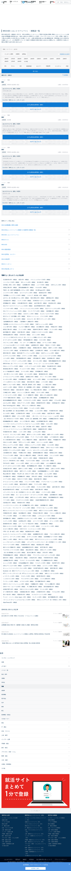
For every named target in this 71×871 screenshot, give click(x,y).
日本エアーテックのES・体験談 (26, 403)
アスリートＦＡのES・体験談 (11, 544)
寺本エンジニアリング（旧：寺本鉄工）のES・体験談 (51, 599)
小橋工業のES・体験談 (21, 557)
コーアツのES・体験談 (9, 479)
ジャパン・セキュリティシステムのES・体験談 (40, 450)
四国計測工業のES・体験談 (10, 471)
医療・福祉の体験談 (53, 839)
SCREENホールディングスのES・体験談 (44, 300)
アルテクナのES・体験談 (33, 460)
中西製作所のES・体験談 (10, 513)
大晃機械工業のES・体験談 (55, 418)
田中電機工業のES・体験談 (42, 581)
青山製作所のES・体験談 (54, 366)
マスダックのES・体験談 (28, 576)
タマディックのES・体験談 (29, 355)
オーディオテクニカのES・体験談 (12, 340)
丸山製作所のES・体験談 (10, 348)
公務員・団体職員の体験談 (54, 843)
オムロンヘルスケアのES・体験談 (49, 313)
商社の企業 (4, 824)
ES (5, 66)
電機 (2, 686)
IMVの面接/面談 (6, 249)
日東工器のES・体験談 (22, 390)
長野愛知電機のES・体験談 (40, 452)
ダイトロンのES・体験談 (40, 361)
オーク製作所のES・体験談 (10, 592)
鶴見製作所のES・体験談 (32, 531)
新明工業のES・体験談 (41, 489)
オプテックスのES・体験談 (34, 536)
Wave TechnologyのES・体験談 (11, 405)
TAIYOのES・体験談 (8, 463)
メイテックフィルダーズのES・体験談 (35, 366)
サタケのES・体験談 (45, 340)
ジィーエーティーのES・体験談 (50, 526)
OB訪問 (48, 66)
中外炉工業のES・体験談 (51, 476)
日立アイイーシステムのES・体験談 (55, 308)
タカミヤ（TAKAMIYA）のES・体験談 (13, 460)
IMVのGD (4, 244)
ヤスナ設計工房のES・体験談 (55, 379)
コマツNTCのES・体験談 (22, 497)
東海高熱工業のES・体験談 (10, 368)
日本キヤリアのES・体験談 (24, 479)
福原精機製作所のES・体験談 (30, 547)
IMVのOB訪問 (5, 259)
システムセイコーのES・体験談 (46, 515)
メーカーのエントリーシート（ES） (34, 824)
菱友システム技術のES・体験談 (48, 395)
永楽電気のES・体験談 (25, 521)
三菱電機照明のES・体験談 (10, 321)
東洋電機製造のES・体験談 (34, 466)
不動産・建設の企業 (7, 833)
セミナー (38, 66)
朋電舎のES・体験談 (25, 555)
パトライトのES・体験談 (48, 492)
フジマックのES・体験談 (38, 413)
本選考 (17, 54)
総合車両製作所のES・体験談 (42, 306)
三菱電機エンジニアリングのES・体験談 (14, 295)
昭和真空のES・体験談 (23, 502)
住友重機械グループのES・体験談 (53, 536)
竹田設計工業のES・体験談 (40, 513)
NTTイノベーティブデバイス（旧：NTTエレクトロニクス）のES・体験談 (23, 573)
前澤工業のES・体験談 (46, 547)
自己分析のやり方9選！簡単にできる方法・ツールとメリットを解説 (19, 616)
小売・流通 (4, 760)
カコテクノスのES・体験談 (10, 484)
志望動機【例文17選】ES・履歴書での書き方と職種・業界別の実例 (19, 625)
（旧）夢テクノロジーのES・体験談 (13, 374)
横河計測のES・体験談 (26, 484)
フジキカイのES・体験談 (43, 487)
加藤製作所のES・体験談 (45, 429)
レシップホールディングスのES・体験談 (14, 542)
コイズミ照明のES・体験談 (47, 578)
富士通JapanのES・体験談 (43, 290)
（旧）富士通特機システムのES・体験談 (14, 552)
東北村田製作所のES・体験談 (11, 489)
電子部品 (3, 698)
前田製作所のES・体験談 (10, 523)
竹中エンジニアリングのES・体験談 (13, 445)
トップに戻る (35, 810)
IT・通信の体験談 (52, 825)
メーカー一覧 (4, 670)
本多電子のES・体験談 (58, 563)
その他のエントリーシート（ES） (33, 855)
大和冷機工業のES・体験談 (24, 303)
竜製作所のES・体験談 (23, 594)
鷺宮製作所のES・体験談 (46, 374)
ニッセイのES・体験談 (41, 410)
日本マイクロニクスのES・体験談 (29, 589)
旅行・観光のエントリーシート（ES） (34, 841)
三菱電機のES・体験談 (28, 285)
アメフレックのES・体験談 (10, 581)
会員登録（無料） (35, 868)
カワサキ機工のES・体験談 (57, 350)
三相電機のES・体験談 (25, 348)
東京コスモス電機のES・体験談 (11, 547)
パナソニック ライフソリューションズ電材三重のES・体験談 (19, 429)
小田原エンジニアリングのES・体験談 (35, 445)
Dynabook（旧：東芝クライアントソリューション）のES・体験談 (21, 571)
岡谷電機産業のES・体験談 (55, 497)
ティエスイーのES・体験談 (27, 368)
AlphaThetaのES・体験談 (10, 602)
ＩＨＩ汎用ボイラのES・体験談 (27, 515)
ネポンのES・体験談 (52, 424)
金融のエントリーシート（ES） (33, 821)
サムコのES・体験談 (8, 413)
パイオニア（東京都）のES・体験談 (37, 295)
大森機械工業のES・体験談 (10, 560)
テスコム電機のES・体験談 (52, 584)
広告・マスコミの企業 (7, 827)
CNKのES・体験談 (43, 455)
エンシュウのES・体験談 (10, 563)
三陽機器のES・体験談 (37, 584)
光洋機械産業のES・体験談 (46, 397)
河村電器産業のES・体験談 (23, 358)
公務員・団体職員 (6, 764)
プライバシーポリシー (61, 859)
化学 (2, 702)
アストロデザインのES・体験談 (29, 578)
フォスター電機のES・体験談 (27, 327)
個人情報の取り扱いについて (44, 859)
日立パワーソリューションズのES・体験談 (14, 311)
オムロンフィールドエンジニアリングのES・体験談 (17, 534)
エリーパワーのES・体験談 (40, 521)
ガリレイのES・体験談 (23, 416)
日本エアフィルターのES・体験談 (12, 565)
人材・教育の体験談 (53, 829)
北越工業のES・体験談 (45, 439)
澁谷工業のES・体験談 (40, 303)
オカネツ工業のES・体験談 (10, 529)
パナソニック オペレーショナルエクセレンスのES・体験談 (19, 599)
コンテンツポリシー (43, 862)
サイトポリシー (31, 862)
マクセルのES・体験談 (58, 592)
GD (20, 66)
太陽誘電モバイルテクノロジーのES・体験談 (29, 518)
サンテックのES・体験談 (39, 597)
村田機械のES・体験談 (9, 303)
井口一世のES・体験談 (9, 594)
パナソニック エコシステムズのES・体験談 (31, 308)
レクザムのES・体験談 (39, 432)
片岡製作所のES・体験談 (28, 544)
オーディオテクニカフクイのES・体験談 (14, 466)
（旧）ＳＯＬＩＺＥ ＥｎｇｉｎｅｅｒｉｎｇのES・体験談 (48, 416)
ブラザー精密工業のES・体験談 (11, 397)
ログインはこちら (35, 109)
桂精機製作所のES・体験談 (40, 534)
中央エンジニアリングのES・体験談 (13, 366)
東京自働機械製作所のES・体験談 (12, 400)
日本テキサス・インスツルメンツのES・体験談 (32, 529)
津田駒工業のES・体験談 (40, 348)
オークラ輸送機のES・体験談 (11, 371)
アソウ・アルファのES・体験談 (39, 437)
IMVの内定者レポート (7, 269)
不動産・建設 (5, 743)
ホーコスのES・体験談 (31, 374)
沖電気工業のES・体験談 (10, 287)
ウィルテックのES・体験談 (36, 408)
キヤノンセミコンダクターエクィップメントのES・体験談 (19, 487)
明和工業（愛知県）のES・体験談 (31, 384)
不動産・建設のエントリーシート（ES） (35, 839)
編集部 (24, 859)
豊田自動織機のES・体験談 (26, 287)
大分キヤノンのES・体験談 (30, 313)
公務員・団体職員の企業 (8, 843)
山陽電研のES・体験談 (37, 345)
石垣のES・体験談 (8, 497)
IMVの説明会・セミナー (8, 254)
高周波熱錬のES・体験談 (37, 447)
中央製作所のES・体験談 (56, 410)
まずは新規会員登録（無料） (35, 104)
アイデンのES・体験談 (40, 484)
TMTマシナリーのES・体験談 (27, 442)
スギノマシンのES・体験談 (10, 342)
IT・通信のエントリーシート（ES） (34, 827)
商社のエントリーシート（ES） (33, 825)
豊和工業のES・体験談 (9, 353)
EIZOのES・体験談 (25, 334)
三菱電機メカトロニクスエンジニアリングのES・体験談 (18, 324)
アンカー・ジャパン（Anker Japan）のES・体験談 (17, 597)
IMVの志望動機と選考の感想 (9, 225)
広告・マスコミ (5, 731)
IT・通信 (3, 727)
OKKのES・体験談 (37, 476)
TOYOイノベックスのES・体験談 (12, 458)
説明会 (24, 54)
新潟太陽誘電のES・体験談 (51, 586)
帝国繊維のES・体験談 (59, 439)
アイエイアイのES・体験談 (10, 455)
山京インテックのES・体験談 (31, 526)
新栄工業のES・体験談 (40, 479)
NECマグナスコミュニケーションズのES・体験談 (48, 539)
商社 (2, 723)
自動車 (3, 690)
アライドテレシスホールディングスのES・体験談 (46, 555)
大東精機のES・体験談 (46, 523)
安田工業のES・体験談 (33, 382)
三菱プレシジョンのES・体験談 (44, 324)
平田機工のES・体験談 (25, 452)
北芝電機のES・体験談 (56, 494)
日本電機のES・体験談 (9, 476)
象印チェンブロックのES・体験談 (36, 434)
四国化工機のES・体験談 (10, 447)
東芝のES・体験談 (24, 279)
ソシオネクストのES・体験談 (11, 578)
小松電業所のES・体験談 (10, 452)
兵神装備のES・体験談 (58, 403)
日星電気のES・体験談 (9, 502)
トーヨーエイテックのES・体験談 (12, 395)
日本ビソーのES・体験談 (10, 539)
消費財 (3, 678)
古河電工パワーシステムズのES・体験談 (14, 450)
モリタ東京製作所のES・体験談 (11, 439)
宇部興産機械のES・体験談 (10, 555)
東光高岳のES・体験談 (54, 303)
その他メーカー (5, 718)
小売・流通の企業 (6, 841)
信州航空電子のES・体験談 (10, 589)
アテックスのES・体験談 (10, 515)
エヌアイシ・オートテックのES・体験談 (14, 536)
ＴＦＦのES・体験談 (8, 500)
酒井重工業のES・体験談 (43, 576)
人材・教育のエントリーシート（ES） (34, 833)
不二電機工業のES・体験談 (34, 586)
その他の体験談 (52, 845)
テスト (13, 66)
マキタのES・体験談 (41, 287)
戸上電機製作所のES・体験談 (49, 560)
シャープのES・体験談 (43, 285)
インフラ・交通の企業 (7, 831)
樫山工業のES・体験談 (9, 473)
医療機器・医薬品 (5, 714)
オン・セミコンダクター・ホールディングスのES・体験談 (32, 494)
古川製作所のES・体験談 (23, 413)
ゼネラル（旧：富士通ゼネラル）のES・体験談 (16, 298)
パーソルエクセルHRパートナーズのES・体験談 (16, 345)
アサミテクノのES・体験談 (10, 350)
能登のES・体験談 (8, 557)
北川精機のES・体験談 (9, 416)
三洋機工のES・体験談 (9, 392)
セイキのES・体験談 (8, 494)
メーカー (3, 666)
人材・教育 (4, 735)
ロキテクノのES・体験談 (30, 458)
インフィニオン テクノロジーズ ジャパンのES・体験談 (19, 508)
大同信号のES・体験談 (35, 557)
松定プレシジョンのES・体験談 (50, 353)
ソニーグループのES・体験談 (11, 282)
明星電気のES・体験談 (43, 544)
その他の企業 (5, 845)
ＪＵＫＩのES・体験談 (25, 432)
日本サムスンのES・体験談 (58, 285)
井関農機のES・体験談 (23, 476)
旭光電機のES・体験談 (25, 513)
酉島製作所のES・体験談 (43, 403)
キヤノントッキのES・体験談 (45, 442)
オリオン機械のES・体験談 (41, 468)
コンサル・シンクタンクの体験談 (56, 818)
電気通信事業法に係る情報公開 (16, 862)
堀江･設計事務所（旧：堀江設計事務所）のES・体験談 (18, 410)
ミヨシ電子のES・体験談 (10, 327)
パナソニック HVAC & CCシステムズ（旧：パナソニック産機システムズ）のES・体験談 (27, 337)
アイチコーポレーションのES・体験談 (51, 481)
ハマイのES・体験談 (47, 382)
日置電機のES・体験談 (9, 426)
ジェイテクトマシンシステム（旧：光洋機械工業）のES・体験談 (20, 505)
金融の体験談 (51, 820)
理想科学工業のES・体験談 (40, 329)
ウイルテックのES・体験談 (42, 563)
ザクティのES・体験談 (43, 392)
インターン (58, 66)
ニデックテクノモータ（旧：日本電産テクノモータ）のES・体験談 (21, 492)
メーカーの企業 (6, 821)
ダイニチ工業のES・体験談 (27, 421)
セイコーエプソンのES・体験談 (28, 292)
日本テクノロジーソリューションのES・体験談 (16, 584)
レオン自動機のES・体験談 (53, 463)
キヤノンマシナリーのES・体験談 (12, 313)
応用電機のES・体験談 (48, 387)
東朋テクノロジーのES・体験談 (11, 384)
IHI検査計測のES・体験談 (46, 458)
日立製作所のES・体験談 (10, 279)
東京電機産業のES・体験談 (55, 597)
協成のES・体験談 (46, 426)
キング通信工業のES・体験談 (39, 390)
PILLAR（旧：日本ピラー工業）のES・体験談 (29, 473)
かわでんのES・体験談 (9, 403)
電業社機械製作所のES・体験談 (57, 361)
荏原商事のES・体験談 (53, 358)
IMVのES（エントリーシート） (10, 235)
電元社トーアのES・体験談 (52, 345)
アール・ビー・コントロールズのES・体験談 (46, 363)
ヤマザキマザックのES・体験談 (32, 400)
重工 (2, 710)
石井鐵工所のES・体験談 (10, 468)
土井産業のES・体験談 (41, 350)
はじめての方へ (8, 859)
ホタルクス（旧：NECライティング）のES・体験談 (41, 319)
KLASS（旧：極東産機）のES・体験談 (36, 418)
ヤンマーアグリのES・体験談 (36, 311)
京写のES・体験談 (48, 552)
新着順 (66, 75)
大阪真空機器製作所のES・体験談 (44, 500)
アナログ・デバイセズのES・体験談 (29, 560)
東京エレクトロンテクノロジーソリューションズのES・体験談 (20, 510)
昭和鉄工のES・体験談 (56, 452)
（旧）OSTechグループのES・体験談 (13, 418)
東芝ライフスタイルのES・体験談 (48, 510)
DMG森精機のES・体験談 (30, 340)
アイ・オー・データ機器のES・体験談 (30, 342)
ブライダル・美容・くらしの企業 (10, 837)
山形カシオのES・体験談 (58, 468)
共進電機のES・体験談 (25, 379)
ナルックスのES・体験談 (56, 455)
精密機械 (3, 694)
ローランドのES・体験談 (49, 342)
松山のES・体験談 (48, 400)
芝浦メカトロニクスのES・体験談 (12, 526)
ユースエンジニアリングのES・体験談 (13, 376)
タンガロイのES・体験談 (10, 379)
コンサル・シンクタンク (8, 658)
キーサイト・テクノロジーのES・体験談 (14, 434)
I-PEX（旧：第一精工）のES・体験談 (13, 531)
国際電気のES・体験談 (52, 298)
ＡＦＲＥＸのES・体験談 (26, 581)
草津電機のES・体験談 (41, 371)
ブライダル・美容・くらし (8, 751)
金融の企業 (4, 820)
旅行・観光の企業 (6, 835)
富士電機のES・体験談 (43, 327)
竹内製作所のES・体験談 (10, 432)
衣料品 (3, 682)
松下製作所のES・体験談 (26, 350)
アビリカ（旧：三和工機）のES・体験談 (28, 426)
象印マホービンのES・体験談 (39, 497)
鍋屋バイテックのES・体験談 (55, 434)
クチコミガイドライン (57, 862)
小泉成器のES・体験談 (9, 300)
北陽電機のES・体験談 (46, 505)
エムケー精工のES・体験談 (29, 397)
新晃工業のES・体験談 (56, 568)
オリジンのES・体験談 (39, 379)
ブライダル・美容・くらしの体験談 (57, 837)
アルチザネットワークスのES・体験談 (13, 550)
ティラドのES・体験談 (56, 329)
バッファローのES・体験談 (10, 308)
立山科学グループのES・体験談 (32, 565)
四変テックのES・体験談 (55, 348)
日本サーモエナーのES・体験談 (54, 447)
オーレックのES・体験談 (56, 521)
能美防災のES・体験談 (45, 292)
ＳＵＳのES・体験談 (53, 445)
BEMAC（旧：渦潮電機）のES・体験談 (29, 387)
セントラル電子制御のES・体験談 (53, 518)
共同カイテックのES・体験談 (48, 550)
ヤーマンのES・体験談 (27, 371)
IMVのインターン (6, 264)
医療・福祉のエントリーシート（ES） (34, 847)
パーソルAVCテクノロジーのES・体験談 (14, 382)
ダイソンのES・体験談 (38, 334)
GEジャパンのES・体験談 (28, 282)
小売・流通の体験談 (53, 841)
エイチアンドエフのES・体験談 (11, 355)
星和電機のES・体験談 (9, 518)
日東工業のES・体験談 (23, 332)
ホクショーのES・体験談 (37, 463)
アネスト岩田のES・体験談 (57, 534)
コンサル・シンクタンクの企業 (9, 818)
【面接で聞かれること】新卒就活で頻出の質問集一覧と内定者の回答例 (20, 643)
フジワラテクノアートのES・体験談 (46, 368)
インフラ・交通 (5, 739)
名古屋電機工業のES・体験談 (45, 421)
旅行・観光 (4, 747)
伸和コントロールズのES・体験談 (54, 573)
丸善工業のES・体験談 (53, 413)
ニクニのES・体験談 (8, 358)
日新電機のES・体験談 (52, 311)
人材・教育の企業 (6, 829)
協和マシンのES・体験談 (25, 468)
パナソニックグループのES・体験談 (40, 279)
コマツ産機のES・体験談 (55, 390)
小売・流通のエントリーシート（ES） (34, 849)
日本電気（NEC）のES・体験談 (11, 285)
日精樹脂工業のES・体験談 (27, 592)
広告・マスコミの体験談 (54, 827)
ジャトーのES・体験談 (22, 463)
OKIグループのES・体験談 (26, 539)
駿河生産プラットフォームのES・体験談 (28, 353)
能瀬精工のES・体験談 (32, 376)
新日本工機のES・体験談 (34, 552)
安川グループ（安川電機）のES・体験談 (14, 316)
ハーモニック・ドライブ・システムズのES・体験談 (17, 361)
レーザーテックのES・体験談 (11, 576)
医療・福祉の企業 (6, 839)
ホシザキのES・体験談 (27, 489)
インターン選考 (9, 54)
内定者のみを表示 (65, 54)
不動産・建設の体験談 (53, 833)
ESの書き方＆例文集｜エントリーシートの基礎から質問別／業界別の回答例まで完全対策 (25, 634)
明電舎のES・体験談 (56, 327)
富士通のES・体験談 (42, 282)
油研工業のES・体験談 (58, 487)
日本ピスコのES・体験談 (10, 442)
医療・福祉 (4, 756)
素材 (2, 706)
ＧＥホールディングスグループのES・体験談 (15, 408)
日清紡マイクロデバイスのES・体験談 (42, 332)
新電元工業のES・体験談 (10, 329)
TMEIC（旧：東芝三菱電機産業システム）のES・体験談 (18, 290)
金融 (2, 662)
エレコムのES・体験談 (50, 473)
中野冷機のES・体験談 (39, 358)
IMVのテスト (5, 239)
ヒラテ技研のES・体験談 (56, 437)
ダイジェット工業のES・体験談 (26, 392)
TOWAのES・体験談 (8, 390)
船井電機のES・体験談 (9, 332)
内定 (67, 66)
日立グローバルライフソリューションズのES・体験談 (17, 306)
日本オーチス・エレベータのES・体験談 (14, 586)
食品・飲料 (4, 674)
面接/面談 (29, 66)
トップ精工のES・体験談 (49, 384)
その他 (26, 61)
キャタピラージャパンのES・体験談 (41, 594)
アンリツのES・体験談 (25, 329)
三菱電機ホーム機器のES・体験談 (29, 321)
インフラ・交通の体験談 (54, 831)
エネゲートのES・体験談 (10, 387)
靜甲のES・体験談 (24, 447)
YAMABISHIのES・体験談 (51, 557)
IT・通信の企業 (5, 825)
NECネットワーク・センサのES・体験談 (14, 319)
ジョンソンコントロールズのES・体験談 (50, 355)
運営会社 (17, 859)
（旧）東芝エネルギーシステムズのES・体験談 (16, 437)
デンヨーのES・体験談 (46, 589)
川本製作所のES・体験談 (43, 592)
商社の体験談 (51, 824)
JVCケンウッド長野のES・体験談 (31, 405)
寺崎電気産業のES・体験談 (10, 334)
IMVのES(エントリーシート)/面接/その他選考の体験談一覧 (18, 230)
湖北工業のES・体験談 (32, 550)
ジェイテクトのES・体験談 (10, 292)
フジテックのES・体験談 (24, 300)
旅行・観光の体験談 (53, 835)
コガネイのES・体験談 (47, 460)
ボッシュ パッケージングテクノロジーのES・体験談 (17, 568)
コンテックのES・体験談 (10, 521)
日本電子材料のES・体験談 (40, 568)
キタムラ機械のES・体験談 (29, 439)
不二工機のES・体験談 (50, 466)
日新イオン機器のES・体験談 (28, 455)
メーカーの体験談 (52, 821)
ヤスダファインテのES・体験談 (24, 500)
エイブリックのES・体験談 (50, 565)
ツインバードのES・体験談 (32, 481)
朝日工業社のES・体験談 (37, 298)
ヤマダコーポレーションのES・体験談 (47, 508)
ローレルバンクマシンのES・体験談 (13, 481)
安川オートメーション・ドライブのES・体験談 (40, 316)
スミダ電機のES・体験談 (47, 571)
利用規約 (31, 859)
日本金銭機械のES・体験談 (26, 563)
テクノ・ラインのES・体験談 (48, 376)
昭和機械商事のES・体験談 (10, 421)
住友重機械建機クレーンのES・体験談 (48, 471)
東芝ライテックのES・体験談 (28, 471)
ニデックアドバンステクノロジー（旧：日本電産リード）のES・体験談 (46, 542)
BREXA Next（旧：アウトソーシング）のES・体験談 (17, 363)
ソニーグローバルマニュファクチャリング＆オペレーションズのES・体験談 (23, 424)
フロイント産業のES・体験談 (58, 513)
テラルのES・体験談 (60, 400)
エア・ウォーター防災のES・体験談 (28, 523)
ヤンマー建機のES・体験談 (30, 395)
